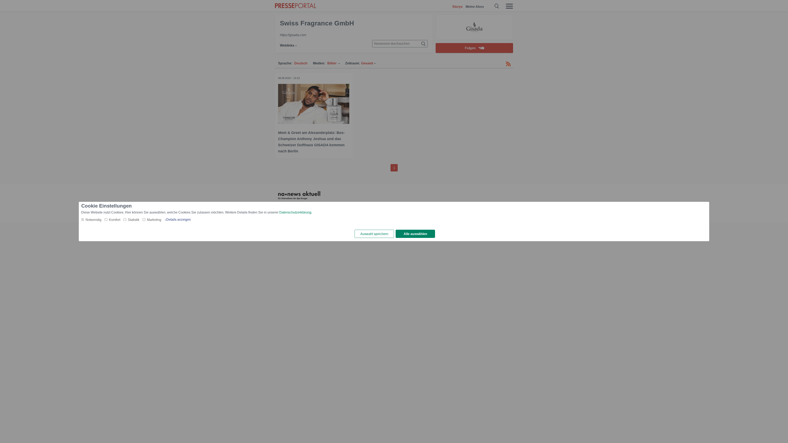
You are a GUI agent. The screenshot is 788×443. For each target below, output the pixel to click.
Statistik (133, 220)
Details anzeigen (178, 219)
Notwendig (93, 220)
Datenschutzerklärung (295, 212)
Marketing (154, 220)
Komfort (114, 220)
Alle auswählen (415, 234)
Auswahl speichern (374, 234)
